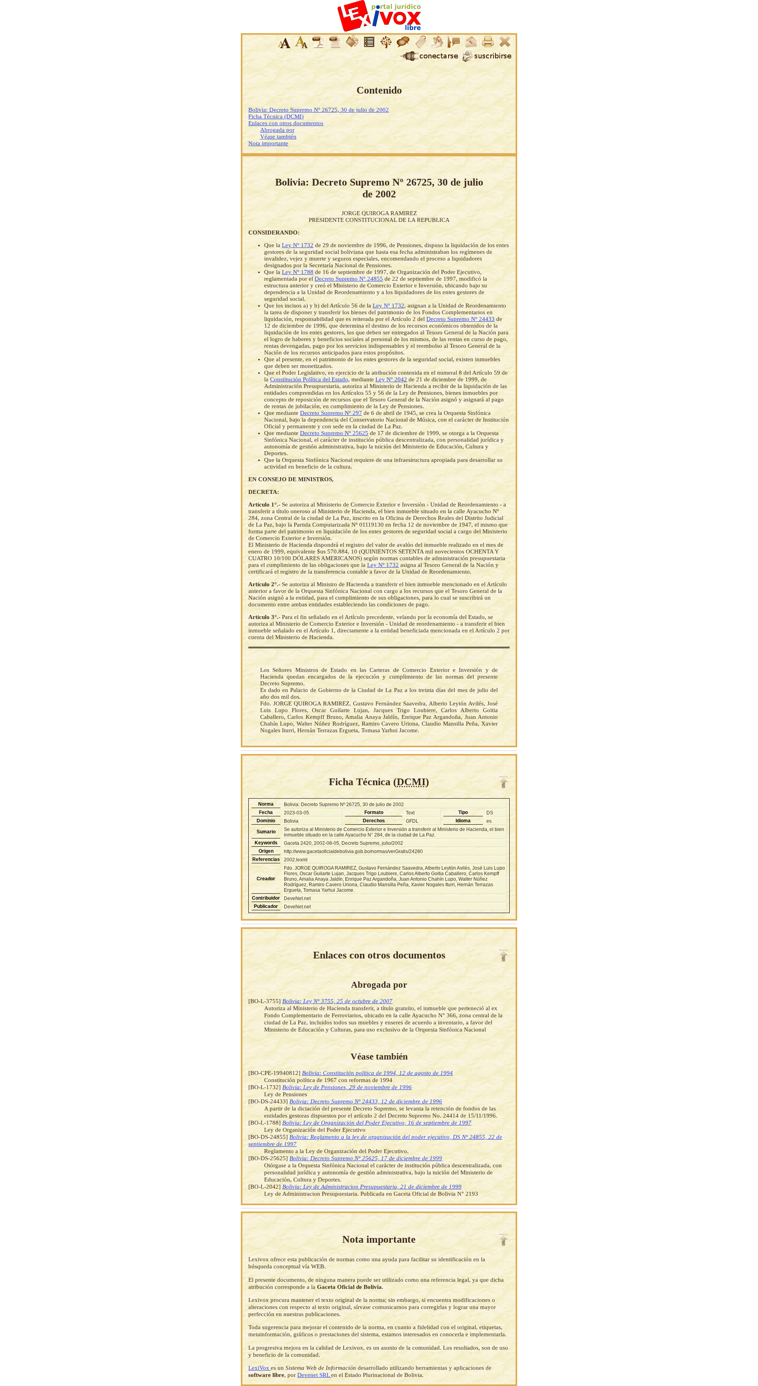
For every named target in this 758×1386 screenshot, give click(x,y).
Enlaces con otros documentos (285, 123)
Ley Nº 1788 (297, 272)
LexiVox (259, 1367)
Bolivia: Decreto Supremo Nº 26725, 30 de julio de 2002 (318, 110)
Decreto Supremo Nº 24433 (460, 319)
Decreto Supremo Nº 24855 (349, 279)
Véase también (278, 136)
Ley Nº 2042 (391, 379)
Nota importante (268, 143)
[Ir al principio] (503, 782)
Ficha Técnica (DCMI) (276, 116)
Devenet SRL (314, 1374)
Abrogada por (277, 130)
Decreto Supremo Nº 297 (331, 413)
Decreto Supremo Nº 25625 (334, 433)
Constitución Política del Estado (309, 379)
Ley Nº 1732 (297, 245)
